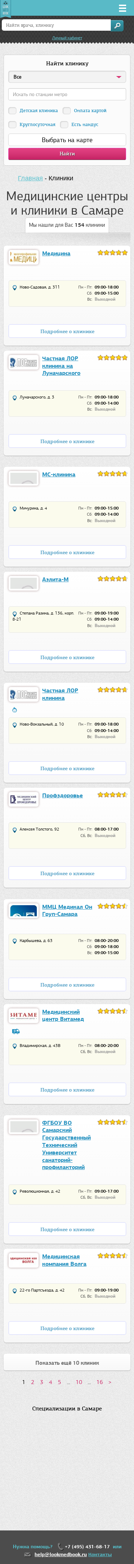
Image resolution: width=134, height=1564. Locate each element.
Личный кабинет (67, 37)
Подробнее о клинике (67, 332)
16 (99, 1382)
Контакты (100, 1555)
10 (79, 1382)
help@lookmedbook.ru (61, 1555)
